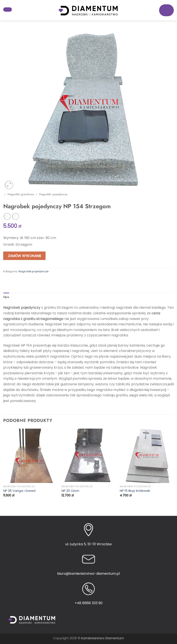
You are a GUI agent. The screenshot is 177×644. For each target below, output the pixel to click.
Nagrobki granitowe (21, 194)
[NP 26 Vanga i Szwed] (30, 456)
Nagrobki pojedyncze (53, 194)
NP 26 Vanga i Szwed (19, 491)
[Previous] (3, 468)
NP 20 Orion (70, 491)
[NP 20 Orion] (88, 456)
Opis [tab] (6, 297)
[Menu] (7, 9)
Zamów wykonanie (24, 255)
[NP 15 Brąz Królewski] (147, 456)
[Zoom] (9, 185)
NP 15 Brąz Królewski (135, 491)
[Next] (173, 468)
